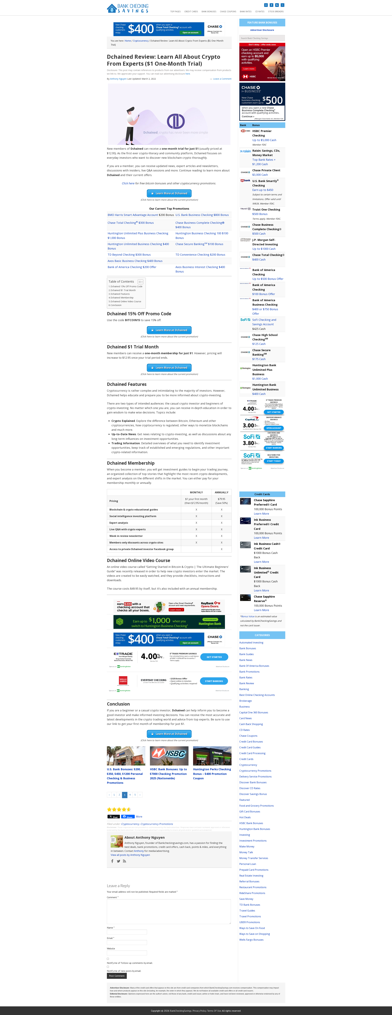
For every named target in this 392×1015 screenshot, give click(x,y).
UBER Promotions (249, 922)
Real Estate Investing (251, 875)
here (188, 73)
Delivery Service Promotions (255, 776)
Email (110, 938)
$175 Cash (259, 359)
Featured (244, 800)
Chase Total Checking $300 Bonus (131, 222)
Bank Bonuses (247, 648)
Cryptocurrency (130, 824)
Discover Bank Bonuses (253, 782)
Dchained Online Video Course (126, 301)
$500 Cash (259, 233)
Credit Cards (246, 759)
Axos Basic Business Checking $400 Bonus (135, 261)
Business (244, 706)
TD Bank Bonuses (249, 904)
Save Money (246, 899)
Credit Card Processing (252, 753)
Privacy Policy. (199, 1010)
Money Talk (246, 852)
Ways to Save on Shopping (254, 934)
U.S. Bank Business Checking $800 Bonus (202, 215)
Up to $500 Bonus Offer (267, 279)
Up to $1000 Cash (263, 249)
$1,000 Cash (260, 378)
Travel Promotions (250, 916)
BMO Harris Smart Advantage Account (133, 215)
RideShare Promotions (252, 893)
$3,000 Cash (260, 175)
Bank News (245, 660)
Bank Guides (246, 654)
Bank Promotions (249, 671)
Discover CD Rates (249, 788)
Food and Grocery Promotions (256, 805)
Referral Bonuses (249, 881)
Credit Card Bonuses (251, 741)
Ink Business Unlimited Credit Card (266, 572)
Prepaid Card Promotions (253, 869)
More (139, 816)
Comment (113, 897)
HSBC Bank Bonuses (251, 823)
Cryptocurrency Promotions (156, 824)
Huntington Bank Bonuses (254, 829)
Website (111, 948)
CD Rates (244, 730)
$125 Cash (259, 344)
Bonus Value (247, 616)
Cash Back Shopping (251, 724)
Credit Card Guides (250, 747)
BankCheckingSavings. (181, 1010)
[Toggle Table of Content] (139, 281)
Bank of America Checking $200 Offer (132, 267)
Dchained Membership (122, 297)
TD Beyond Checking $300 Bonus (129, 254)
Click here (128, 183)
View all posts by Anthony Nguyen (130, 855)
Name (111, 927)
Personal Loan (247, 864)
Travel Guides (247, 910)
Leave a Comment (222, 78)
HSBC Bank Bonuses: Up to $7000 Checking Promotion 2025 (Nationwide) (168, 773)
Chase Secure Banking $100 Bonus (199, 244)
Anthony (139, 851)
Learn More (261, 513)
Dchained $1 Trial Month (123, 290)
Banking (244, 689)
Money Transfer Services (253, 858)
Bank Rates (245, 677)
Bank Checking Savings (128, 9)
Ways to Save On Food (252, 928)
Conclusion (116, 305)
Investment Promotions (253, 840)
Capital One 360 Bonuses (253, 712)
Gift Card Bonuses (249, 811)
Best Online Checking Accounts (257, 695)
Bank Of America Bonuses (254, 666)
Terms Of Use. (214, 1010)
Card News (245, 718)
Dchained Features (120, 293)
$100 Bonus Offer (263, 294)
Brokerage (245, 700)
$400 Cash (259, 259)
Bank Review (246, 683)
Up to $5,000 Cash (264, 140)
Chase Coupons (248, 735)
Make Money (246, 846)
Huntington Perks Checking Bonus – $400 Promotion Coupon (212, 773)
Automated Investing (251, 642)
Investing (244, 835)
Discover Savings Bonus (253, 794)
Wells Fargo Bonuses (251, 939)
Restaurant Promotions (252, 887)
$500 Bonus (260, 214)
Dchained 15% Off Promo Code (126, 286)
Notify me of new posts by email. (124, 970)
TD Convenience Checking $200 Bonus (200, 254)
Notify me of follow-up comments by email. (130, 962)
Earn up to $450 (262, 190)
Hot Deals (245, 817)
